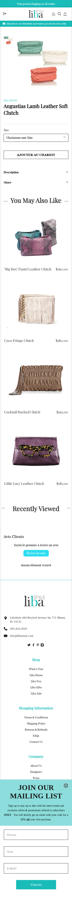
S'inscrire (36, 884)
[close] (66, 786)
